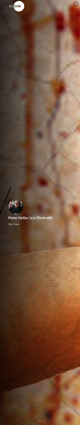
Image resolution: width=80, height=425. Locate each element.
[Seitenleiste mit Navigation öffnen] (76, 4)
